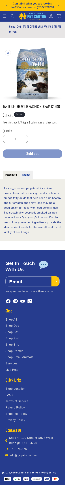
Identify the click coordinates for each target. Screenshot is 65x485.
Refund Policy (15, 407)
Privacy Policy (15, 420)
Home (12, 27)
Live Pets (11, 369)
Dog (19, 27)
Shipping (25, 122)
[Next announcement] (58, 5)
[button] (4, 16)
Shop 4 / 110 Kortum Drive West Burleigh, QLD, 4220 (31, 440)
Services (11, 363)
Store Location (15, 388)
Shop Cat (11, 332)
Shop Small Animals (19, 357)
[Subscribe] (55, 281)
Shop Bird (12, 344)
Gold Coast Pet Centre (25, 472)
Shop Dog (12, 325)
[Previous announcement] (7, 5)
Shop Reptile (14, 351)
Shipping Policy (16, 413)
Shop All (11, 319)
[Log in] (51, 16)
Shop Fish (12, 338)
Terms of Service (17, 401)
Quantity (7, 131)
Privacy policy (47, 472)
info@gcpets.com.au (24, 455)
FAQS (9, 394)
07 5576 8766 (19, 449)
